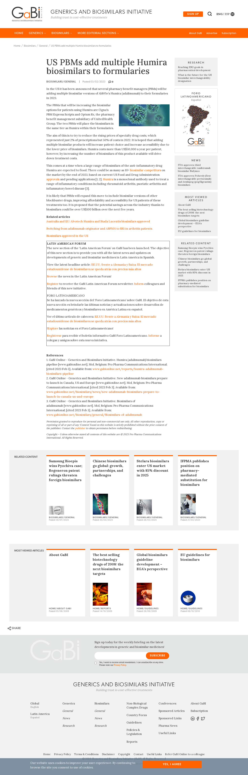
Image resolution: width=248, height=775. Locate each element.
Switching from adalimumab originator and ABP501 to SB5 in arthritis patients (99, 228)
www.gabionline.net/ (61, 415)
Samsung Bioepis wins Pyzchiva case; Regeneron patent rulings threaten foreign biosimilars (195, 251)
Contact (138, 754)
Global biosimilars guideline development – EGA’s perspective (193, 223)
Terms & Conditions (86, 754)
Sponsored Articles (172, 711)
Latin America (40, 715)
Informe (153, 336)
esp (227, 14)
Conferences (167, 703)
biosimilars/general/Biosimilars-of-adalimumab (109, 415)
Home (19, 33)
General (43, 46)
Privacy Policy (120, 665)
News (66, 718)
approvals (53, 179)
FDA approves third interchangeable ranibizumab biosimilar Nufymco (194, 168)
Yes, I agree (172, 764)
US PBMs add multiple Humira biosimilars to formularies (81, 46)
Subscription (229, 33)
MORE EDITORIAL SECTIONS (97, 33)
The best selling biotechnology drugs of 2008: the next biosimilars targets (195, 212)
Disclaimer (108, 754)
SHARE (16, 628)
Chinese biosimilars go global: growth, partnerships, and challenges (195, 261)
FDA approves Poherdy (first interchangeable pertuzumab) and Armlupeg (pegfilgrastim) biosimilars (194, 180)
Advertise (211, 33)
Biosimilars (60, 33)
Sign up (193, 14)
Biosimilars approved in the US (67, 236)
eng (219, 14)
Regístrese (54, 336)
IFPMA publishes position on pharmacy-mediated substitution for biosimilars (194, 283)
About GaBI (195, 33)
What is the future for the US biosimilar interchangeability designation (195, 77)
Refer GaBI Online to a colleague (185, 754)
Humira (108, 179)
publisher (80, 428)
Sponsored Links (170, 718)
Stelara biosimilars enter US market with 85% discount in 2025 (194, 272)
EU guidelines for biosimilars (194, 231)
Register (53, 284)
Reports (132, 742)
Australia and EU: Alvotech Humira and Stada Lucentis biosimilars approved (98, 221)
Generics (36, 33)
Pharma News (168, 726)
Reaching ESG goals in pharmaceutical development (194, 69)
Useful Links (167, 733)
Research (68, 726)
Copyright (124, 754)
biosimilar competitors (145, 170)
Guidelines (134, 722)
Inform (139, 284)
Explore (53, 328)
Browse (52, 276)
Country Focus (137, 715)
